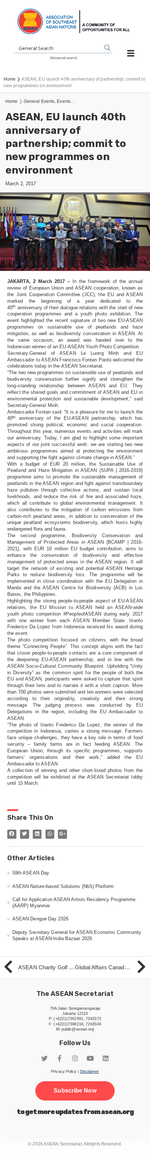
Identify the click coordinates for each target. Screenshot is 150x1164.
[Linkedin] (105, 1058)
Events (64, 101)
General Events (39, 101)
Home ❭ (12, 79)
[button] (74, 1090)
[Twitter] (44, 1058)
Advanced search (63, 58)
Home (11, 101)
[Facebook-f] (59, 1058)
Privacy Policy (63, 1071)
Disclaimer (89, 1071)
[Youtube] (90, 1058)
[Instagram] (75, 1058)
